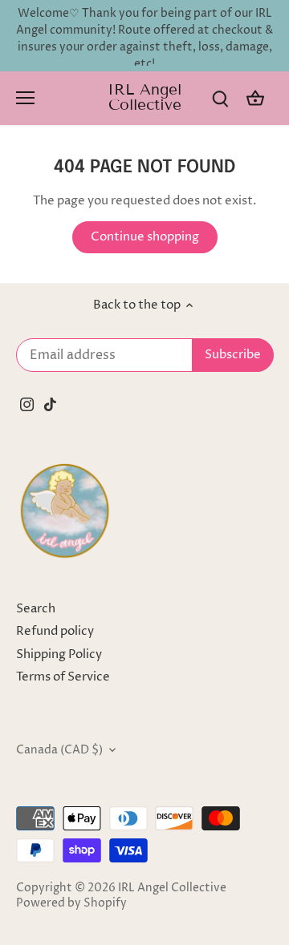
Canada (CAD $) (59, 750)
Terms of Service (63, 676)
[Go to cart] (255, 98)
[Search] (220, 98)
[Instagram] (27, 403)
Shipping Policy (59, 654)
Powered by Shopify (71, 903)
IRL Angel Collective (144, 97)
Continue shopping (145, 236)
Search (35, 608)
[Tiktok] (50, 403)
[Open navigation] (25, 97)
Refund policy (55, 631)
